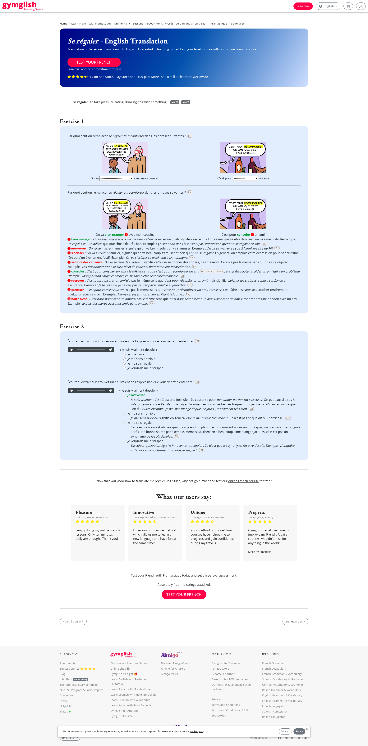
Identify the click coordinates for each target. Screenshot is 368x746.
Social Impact (94, 690)
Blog (62, 674)
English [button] (329, 6)
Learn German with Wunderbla (130, 700)
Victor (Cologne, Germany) (93, 517)
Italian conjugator (273, 717)
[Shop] (348, 6)
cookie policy (197, 731)
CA (187, 102)
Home (63, 23)
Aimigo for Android (173, 668)
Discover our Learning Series (128, 663)
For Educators (220, 668)
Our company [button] (69, 654)
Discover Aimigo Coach (175, 663)
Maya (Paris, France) (261, 517)
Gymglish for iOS (121, 716)
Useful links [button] (270, 654)
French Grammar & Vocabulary (282, 674)
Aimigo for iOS (170, 674)
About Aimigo (68, 663)
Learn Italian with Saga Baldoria (130, 705)
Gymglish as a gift (121, 674)
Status (64, 711)
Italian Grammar (272, 690)
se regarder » (295, 621)
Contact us (66, 695)
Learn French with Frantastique (130, 689)
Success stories (69, 668)
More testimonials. (260, 552)
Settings (285, 731)
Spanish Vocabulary (275, 679)
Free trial (303, 6)
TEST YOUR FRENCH (94, 62)
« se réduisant (73, 621)
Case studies (220, 679)
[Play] (71, 350)
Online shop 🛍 (120, 668)
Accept (299, 731)
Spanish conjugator (274, 711)
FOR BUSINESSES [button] (221, 654)
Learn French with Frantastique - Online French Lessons (107, 23)
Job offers (73, 679)
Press (63, 701)
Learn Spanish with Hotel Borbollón (133, 694)
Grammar (297, 679)
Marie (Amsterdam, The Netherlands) (156, 517)
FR (177, 102)
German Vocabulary (275, 684)
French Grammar (273, 663)
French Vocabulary (274, 668)
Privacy (216, 699)
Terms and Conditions (226, 705)
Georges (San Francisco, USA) (209, 517)
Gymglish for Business (226, 663)
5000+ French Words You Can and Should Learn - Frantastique (187, 23)
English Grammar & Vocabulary (282, 701)
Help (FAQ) (66, 706)
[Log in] (361, 6)
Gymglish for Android (124, 710)
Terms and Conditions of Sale (230, 710)
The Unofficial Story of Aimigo (79, 684)
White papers (240, 679)
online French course (243, 481)
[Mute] (110, 350)
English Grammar (273, 695)
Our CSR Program (71, 690)
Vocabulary (294, 690)
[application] (91, 349)
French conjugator (274, 706)
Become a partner (223, 674)
